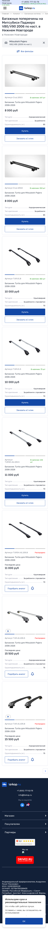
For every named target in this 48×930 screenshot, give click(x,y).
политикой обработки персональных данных (22, 914)
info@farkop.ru (25, 795)
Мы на (25, 849)
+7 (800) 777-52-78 (30, 2)
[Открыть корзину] (41, 8)
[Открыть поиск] (12, 8)
